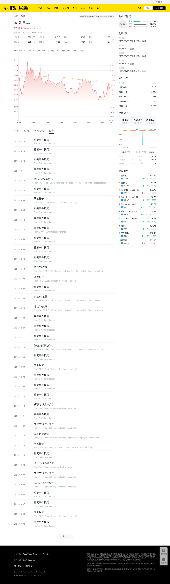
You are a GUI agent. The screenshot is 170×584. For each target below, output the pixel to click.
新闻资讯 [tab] (39, 130)
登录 (148, 8)
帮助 (91, 8)
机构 (99, 8)
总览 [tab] (16, 130)
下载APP (164, 563)
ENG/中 (161, 2)
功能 (56, 8)
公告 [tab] (51, 130)
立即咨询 (164, 554)
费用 (75, 8)
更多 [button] (64, 536)
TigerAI (65, 8)
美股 (16, 16)
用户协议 (17, 566)
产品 (48, 8)
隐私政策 (29, 566)
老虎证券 (18, 8)
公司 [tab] (26, 130)
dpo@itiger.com (29, 560)
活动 (83, 8)
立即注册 (159, 8)
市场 (40, 8)
